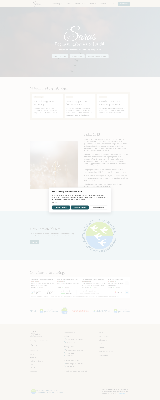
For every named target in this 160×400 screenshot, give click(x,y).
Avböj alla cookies (80, 207)
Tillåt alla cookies (61, 207)
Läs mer (54, 202)
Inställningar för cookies (98, 207)
